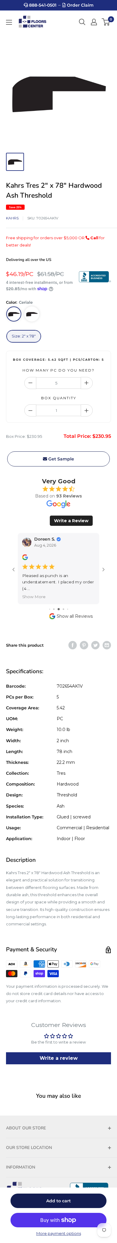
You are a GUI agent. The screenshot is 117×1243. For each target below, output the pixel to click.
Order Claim (80, 5)
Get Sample (60, 459)
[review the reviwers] (25, 558)
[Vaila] (31, 314)
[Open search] (82, 22)
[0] (106, 22)
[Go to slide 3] (59, 609)
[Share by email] (107, 645)
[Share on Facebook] (72, 645)
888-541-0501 (42, 5)
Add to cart (58, 1201)
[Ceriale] (13, 314)
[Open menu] (9, 22)
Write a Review (71, 520)
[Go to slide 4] (63, 609)
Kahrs (12, 218)
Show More (34, 596)
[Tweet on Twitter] (95, 645)
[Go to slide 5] (67, 609)
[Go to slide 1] (49, 609)
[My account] (94, 22)
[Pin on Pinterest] (84, 645)
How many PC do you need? (58, 370)
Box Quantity (58, 398)
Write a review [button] (59, 1058)
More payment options (58, 1233)
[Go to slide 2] (54, 609)
